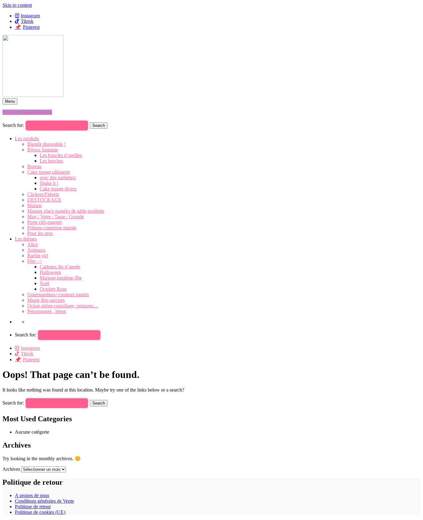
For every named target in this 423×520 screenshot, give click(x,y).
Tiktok (27, 21)
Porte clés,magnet (44, 222)
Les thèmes (26, 238)
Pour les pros (40, 233)
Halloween (50, 272)
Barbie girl (37, 255)
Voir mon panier (18, 112)
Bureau (34, 166)
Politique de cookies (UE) (40, 512)
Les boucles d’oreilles (61, 155)
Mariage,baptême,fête (61, 277)
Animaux (36, 250)
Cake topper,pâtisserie (48, 172)
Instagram (30, 15)
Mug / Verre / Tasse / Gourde (55, 216)
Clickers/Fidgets (43, 194)
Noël (44, 283)
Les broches (51, 160)
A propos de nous (32, 495)
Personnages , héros (46, 311)
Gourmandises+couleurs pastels (58, 294)
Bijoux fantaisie (42, 149)
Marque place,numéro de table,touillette (65, 211)
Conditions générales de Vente (44, 501)
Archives (11, 469)
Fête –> (34, 261)
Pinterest (31, 27)
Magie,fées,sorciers (46, 300)
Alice (32, 244)
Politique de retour (33, 506)
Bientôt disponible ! (46, 144)
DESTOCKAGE (44, 199)
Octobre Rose (53, 289)
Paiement (43, 112)
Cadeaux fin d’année (60, 266)
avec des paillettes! (58, 177)
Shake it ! (49, 183)
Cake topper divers (58, 188)
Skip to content (17, 5)
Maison (34, 205)
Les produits (27, 138)
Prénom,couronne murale (51, 227)
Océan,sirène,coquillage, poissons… (62, 305)
